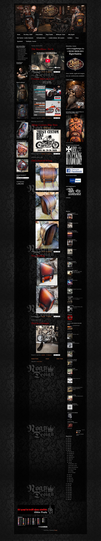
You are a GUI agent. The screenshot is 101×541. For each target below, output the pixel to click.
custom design (70, 421)
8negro (68, 257)
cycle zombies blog (71, 395)
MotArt (68, 288)
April (70, 476)
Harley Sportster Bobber (22, 53)
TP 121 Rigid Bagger (22, 48)
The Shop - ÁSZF (27, 34)
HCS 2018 (75, 360)
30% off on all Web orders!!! (78, 396)
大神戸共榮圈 (70, 296)
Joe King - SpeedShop (72, 403)
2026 (68, 438)
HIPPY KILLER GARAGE (72, 412)
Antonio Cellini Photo (72, 230)
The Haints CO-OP (71, 368)
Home (18, 34)
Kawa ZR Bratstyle (21, 55)
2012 (68, 494)
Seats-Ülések (39, 34)
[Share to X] (57, 72)
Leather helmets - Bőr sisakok (56, 38)
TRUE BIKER (70, 279)
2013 (68, 492)
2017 (68, 485)
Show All (83, 429)
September (71, 457)
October (70, 455)
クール (74, 352)
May (69, 474)
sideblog (69, 377)
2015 (68, 489)
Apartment (20, 41)
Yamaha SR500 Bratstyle (23, 58)
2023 (68, 443)
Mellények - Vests (60, 34)
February (70, 479)
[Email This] (54, 72)
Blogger (55, 530)
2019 (68, 450)
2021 (68, 446)
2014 (68, 490)
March (70, 478)
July (69, 460)
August (70, 458)
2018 (68, 483)
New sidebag (38, 255)
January (70, 481)
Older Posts (59, 358)
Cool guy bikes (75, 223)
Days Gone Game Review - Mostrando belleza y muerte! (78, 388)
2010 (68, 497)
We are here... (70, 258)
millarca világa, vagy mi (72, 270)
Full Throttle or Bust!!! (72, 359)
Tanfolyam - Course (31, 41)
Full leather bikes (41, 38)
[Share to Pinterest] (59, 72)
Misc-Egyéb (71, 34)
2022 (68, 445)
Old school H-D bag (41, 160)
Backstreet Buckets (71, 239)
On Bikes (70, 38)
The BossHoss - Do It (42, 49)
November (71, 453)
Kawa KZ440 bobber (22, 51)
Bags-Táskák (49, 34)
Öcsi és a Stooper (40, 323)
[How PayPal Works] (75, 182)
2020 (68, 448)
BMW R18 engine (76, 343)
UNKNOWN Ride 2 (76, 325)
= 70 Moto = (69, 386)
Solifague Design (71, 342)
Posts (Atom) (39, 361)
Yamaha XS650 (21, 56)
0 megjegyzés (49, 71)
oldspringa (69, 314)
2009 (68, 499)
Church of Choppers (71, 261)
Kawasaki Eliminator (22, 59)
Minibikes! (74, 249)
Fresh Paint (75, 240)
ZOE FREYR (75, 422)
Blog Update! (75, 369)
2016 (68, 487)
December (71, 451)
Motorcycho (69, 248)
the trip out (75, 262)
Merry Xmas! (75, 280)
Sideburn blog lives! (76, 378)
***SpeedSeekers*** (71, 213)
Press (77, 38)
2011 (68, 496)
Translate (26, 179)
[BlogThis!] (55, 72)
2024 (68, 441)
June (70, 462)
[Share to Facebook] (58, 72)
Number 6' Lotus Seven (77, 289)
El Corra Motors (70, 350)
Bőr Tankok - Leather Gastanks (25, 38)
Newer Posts (34, 358)
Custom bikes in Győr (42, 78)
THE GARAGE (75, 214)
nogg (79, 432)
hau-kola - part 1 (76, 334)
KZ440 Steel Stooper (22, 50)
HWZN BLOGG (70, 305)
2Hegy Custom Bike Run (44, 125)
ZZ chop (69, 222)
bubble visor (70, 333)
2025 (68, 439)
